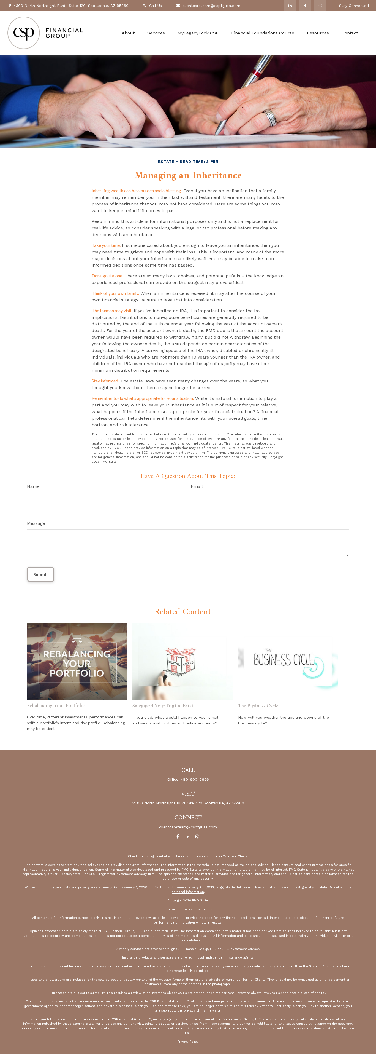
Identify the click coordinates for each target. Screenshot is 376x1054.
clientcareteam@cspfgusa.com (211, 5)
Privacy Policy (188, 1042)
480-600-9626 (195, 779)
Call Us (155, 5)
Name (33, 486)
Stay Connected (354, 5)
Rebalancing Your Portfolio (56, 705)
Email (197, 486)
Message (36, 523)
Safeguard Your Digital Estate (163, 706)
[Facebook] (305, 5)
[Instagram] (320, 5)
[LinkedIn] (290, 5)
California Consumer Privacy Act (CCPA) (185, 887)
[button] (128, 33)
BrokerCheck (237, 856)
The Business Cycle (258, 706)
